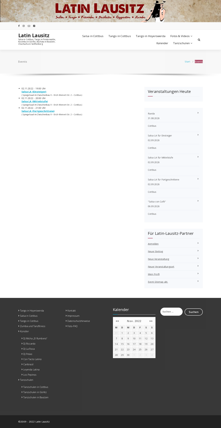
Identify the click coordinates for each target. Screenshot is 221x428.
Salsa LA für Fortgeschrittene (163, 179)
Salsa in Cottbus (92, 36)
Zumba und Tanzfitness (32, 326)
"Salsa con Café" (157, 201)
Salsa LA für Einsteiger (160, 135)
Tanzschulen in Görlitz (35, 392)
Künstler (24, 331)
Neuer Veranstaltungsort (161, 266)
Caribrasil (28, 364)
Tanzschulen (181, 43)
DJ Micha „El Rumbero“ (35, 338)
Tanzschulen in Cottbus (35, 387)
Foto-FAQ (72, 326)
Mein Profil (154, 274)
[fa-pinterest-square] (34, 25)
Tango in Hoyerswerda (151, 36)
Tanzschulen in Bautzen (35, 397)
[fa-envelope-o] (29, 25)
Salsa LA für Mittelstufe (160, 157)
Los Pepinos (29, 374)
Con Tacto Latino (32, 359)
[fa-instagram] (24, 25)
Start (187, 61)
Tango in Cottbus (119, 36)
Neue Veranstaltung (158, 259)
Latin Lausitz (34, 35)
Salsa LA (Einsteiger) (34, 91)
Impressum (73, 315)
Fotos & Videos (180, 36)
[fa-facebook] (19, 25)
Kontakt (71, 310)
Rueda (151, 113)
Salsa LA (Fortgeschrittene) (38, 111)
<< (117, 321)
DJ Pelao (27, 354)
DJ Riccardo (29, 343)
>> (151, 321)
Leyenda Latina (31, 369)
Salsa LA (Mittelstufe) (35, 101)
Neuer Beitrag (155, 251)
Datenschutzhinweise (78, 320)
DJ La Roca (29, 348)
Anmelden (153, 243)
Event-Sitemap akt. (158, 281)
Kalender (162, 43)
